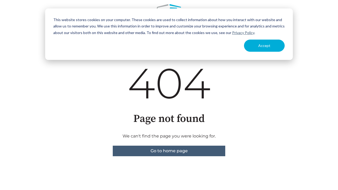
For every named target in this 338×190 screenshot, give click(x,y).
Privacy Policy (243, 32)
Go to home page (169, 150)
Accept (264, 45)
